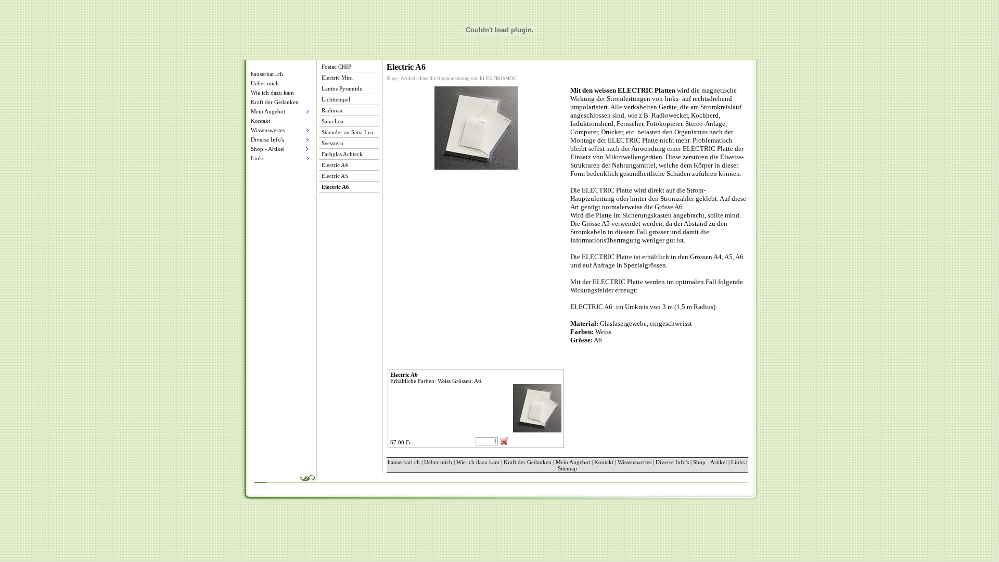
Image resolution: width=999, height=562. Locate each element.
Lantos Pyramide (342, 88)
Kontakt (260, 121)
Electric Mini (337, 77)
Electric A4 (335, 165)
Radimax (332, 110)
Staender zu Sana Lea (347, 132)
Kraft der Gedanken (275, 102)
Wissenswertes (634, 462)
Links (738, 462)
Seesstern (332, 143)
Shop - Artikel (710, 462)
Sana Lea (332, 121)
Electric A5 (335, 176)
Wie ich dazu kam (272, 93)
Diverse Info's (672, 462)
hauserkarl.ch (267, 74)
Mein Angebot (573, 462)
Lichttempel (336, 99)
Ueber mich (265, 83)
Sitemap (567, 468)
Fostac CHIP (336, 66)
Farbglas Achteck (342, 154)
